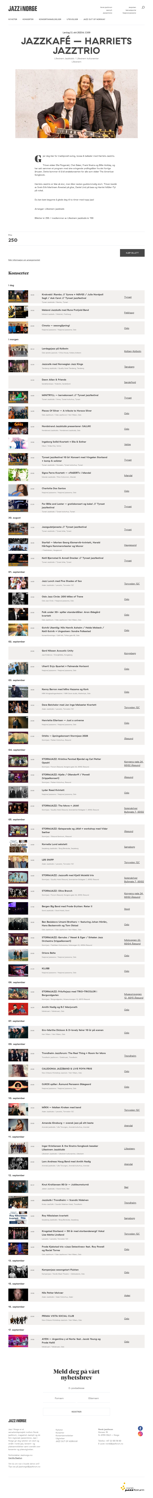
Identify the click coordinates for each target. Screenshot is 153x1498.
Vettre (127, 444)
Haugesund (130, 545)
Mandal (128, 475)
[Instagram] (140, 1435)
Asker (127, 1295)
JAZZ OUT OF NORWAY (94, 19)
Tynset (128, 297)
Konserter (28, 19)
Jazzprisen (132, 7)
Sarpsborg (129, 846)
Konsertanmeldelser (50, 19)
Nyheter (12, 19)
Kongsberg (130, 653)
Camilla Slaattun (15, 1458)
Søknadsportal (131, 10)
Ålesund (128, 738)
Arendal (128, 1125)
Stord (127, 908)
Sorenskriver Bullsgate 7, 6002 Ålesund (134, 812)
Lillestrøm (129, 1148)
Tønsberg (129, 366)
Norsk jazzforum (106, 7)
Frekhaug (129, 312)
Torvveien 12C (132, 583)
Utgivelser (72, 19)
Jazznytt (109, 10)
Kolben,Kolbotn (132, 351)
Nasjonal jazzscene (129, 13)
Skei (126, 1187)
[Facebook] (140, 1430)
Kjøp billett (132, 253)
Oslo (126, 328)
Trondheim (130, 1055)
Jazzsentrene (107, 13)
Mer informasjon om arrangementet (24, 260)
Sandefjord (130, 382)
